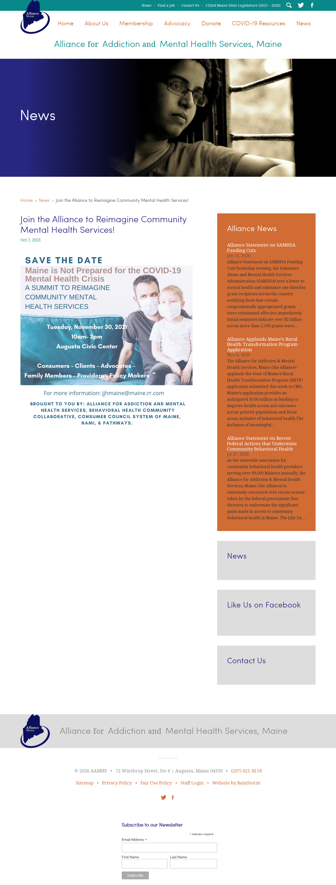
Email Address (134, 839)
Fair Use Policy (156, 782)
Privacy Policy (117, 782)
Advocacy (177, 23)
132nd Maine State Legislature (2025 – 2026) (242, 5)
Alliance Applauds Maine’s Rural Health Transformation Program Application (262, 344)
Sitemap (84, 782)
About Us (96, 23)
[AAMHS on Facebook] (312, 5)
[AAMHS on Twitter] (300, 5)
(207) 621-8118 (246, 770)
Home (147, 5)
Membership (136, 23)
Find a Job (166, 5)
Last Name (178, 857)
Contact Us (190, 5)
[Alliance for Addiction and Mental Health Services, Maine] (35, 30)
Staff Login (192, 782)
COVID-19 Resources (258, 23)
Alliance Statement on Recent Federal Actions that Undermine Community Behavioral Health (262, 443)
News (303, 23)
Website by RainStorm (236, 782)
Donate (211, 23)
